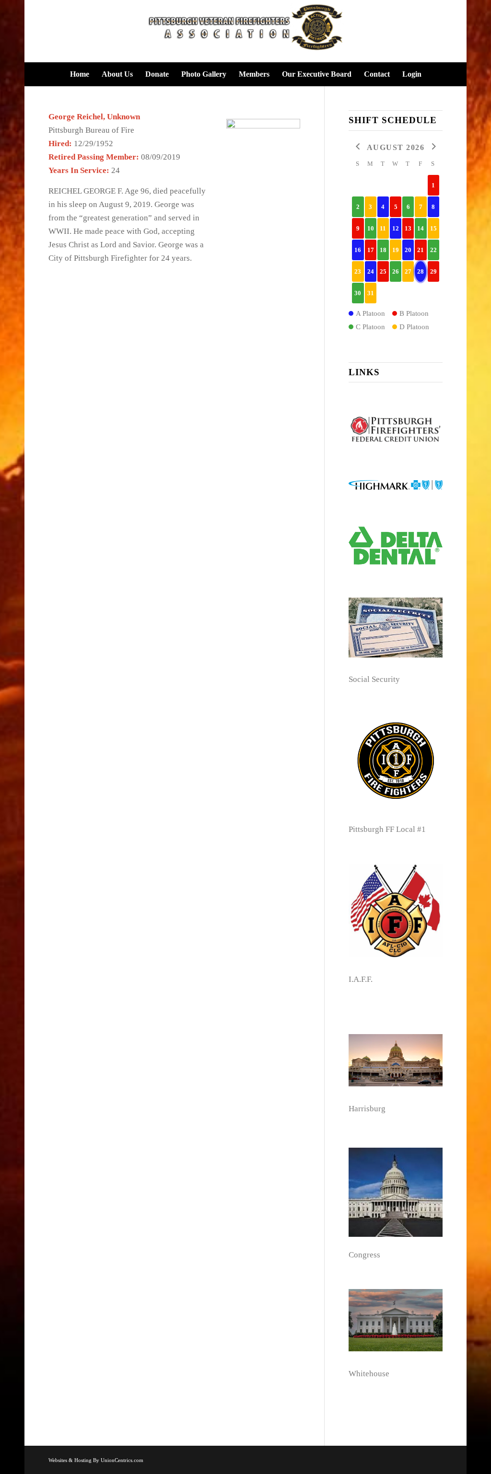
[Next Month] (433, 147)
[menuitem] (79, 74)
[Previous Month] (357, 147)
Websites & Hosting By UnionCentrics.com (95, 1460)
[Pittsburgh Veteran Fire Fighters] (245, 31)
